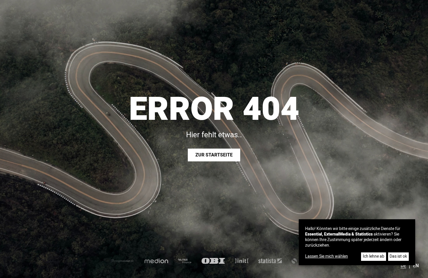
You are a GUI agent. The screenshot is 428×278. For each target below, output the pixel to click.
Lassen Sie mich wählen (326, 256)
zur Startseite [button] (214, 155)
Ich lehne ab (373, 256)
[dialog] (357, 242)
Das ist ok (398, 256)
